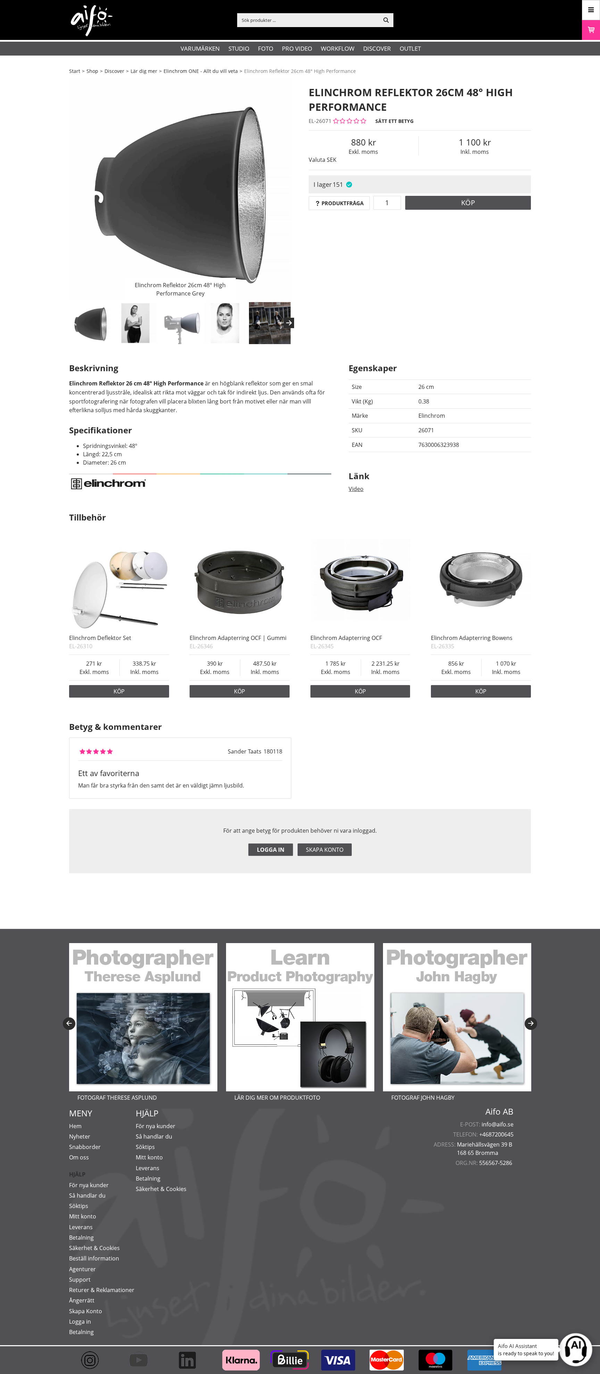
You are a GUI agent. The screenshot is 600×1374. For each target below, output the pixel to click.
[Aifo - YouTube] (142, 1360)
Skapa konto (324, 849)
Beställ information (94, 1258)
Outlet (410, 48)
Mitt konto (82, 1216)
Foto (265, 48)
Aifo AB (499, 1111)
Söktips (78, 1206)
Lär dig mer (144, 71)
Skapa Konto (85, 1311)
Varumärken (200, 48)
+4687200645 (496, 1134)
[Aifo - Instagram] (93, 1360)
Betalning (81, 1237)
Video (356, 489)
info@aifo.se (498, 1124)
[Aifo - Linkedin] (190, 1360)
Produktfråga (343, 203)
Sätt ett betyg (394, 121)
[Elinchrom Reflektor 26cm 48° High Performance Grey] (180, 189)
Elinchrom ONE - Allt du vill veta (201, 71)
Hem (75, 1126)
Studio (238, 48)
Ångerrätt (81, 1300)
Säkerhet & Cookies (94, 1248)
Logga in (270, 849)
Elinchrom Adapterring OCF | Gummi (238, 638)
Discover (377, 48)
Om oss (79, 1157)
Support (80, 1279)
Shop (92, 71)
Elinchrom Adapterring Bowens (471, 638)
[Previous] (69, 1023)
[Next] (289, 323)
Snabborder (85, 1147)
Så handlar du (87, 1195)
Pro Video (297, 48)
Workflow (338, 48)
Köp (468, 202)
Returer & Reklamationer (101, 1290)
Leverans (81, 1227)
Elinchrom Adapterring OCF (346, 638)
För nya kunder (89, 1185)
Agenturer (82, 1269)
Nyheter (79, 1136)
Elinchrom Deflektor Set (100, 638)
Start (74, 71)
